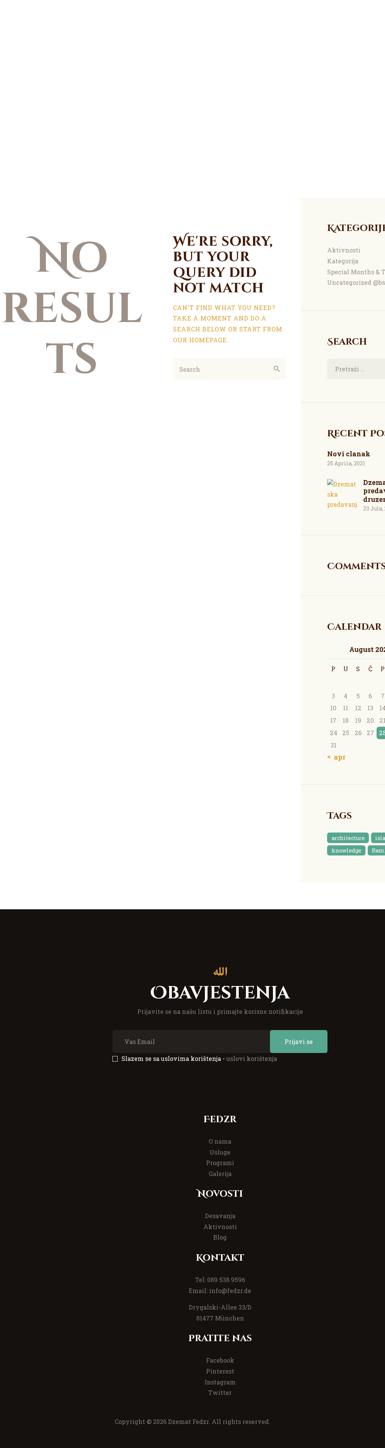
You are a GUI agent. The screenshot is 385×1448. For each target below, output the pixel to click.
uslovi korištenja (251, 1058)
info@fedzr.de (230, 1291)
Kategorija (342, 261)
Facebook (220, 1360)
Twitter (220, 1392)
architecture (348, 838)
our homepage (200, 340)
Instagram (220, 1382)
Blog (220, 1237)
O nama (220, 1141)
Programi (220, 1163)
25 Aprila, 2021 (346, 463)
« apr (337, 756)
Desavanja (220, 1216)
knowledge (346, 850)
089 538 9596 (226, 1280)
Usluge (219, 1152)
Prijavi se (299, 1041)
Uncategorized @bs (356, 282)
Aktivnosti (344, 250)
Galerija (220, 1174)
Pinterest (220, 1371)
